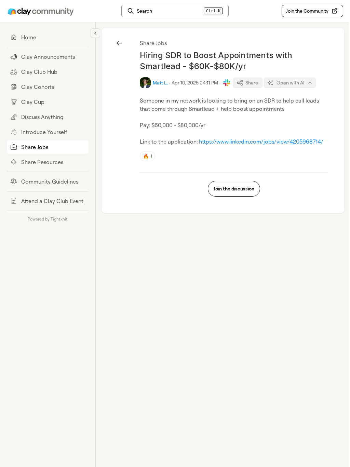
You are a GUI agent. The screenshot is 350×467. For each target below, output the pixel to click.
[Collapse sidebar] (95, 33)
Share (251, 82)
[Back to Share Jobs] (119, 43)
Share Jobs (153, 43)
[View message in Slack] (226, 83)
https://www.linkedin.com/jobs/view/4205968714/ (261, 141)
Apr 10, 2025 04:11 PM (195, 82)
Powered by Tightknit (48, 219)
